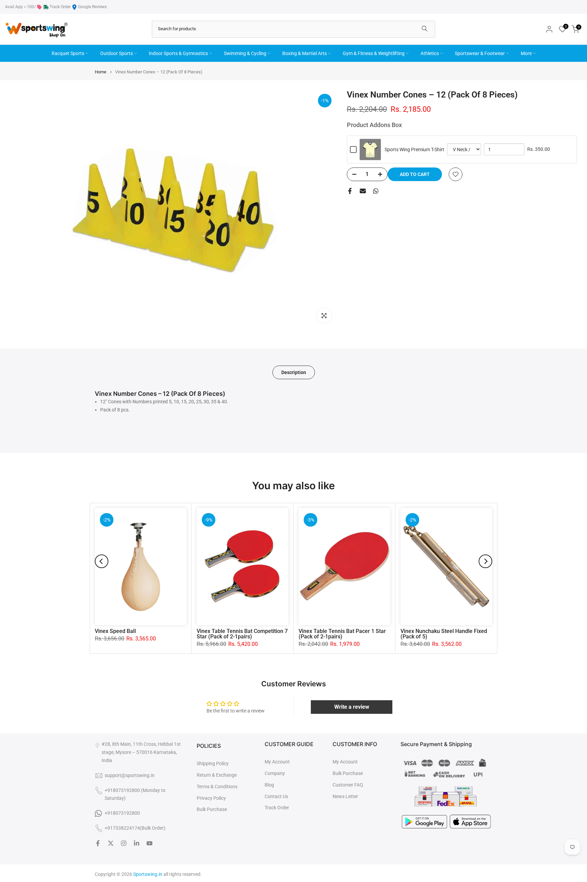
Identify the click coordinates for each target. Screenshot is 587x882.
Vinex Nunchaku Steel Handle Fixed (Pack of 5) (444, 634)
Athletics (430, 53)
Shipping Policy (213, 763)
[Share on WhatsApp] (376, 191)
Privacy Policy (211, 798)
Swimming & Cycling (245, 53)
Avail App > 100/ (20, 6)
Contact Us (276, 796)
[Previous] (101, 561)
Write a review (351, 707)
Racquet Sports (68, 53)
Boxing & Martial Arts (304, 53)
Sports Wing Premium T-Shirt (414, 149)
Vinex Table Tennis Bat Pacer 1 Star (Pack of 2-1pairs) (342, 634)
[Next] (485, 561)
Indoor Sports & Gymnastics (178, 53)
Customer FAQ (348, 785)
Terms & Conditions (217, 786)
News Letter (345, 796)
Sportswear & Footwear (480, 53)
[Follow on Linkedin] (137, 843)
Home (100, 72)
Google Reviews (92, 6)
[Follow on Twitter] (111, 843)
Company (275, 773)
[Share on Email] (363, 191)
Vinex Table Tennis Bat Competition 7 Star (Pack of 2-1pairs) (242, 634)
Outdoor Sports (116, 53)
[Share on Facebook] (350, 191)
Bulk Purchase (212, 809)
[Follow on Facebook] (98, 843)
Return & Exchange (217, 775)
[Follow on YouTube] (149, 843)
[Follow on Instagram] (124, 843)
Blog (269, 785)
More (526, 53)
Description (293, 372)
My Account (277, 761)
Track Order (60, 6)
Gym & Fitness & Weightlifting (374, 53)
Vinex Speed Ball (115, 631)
